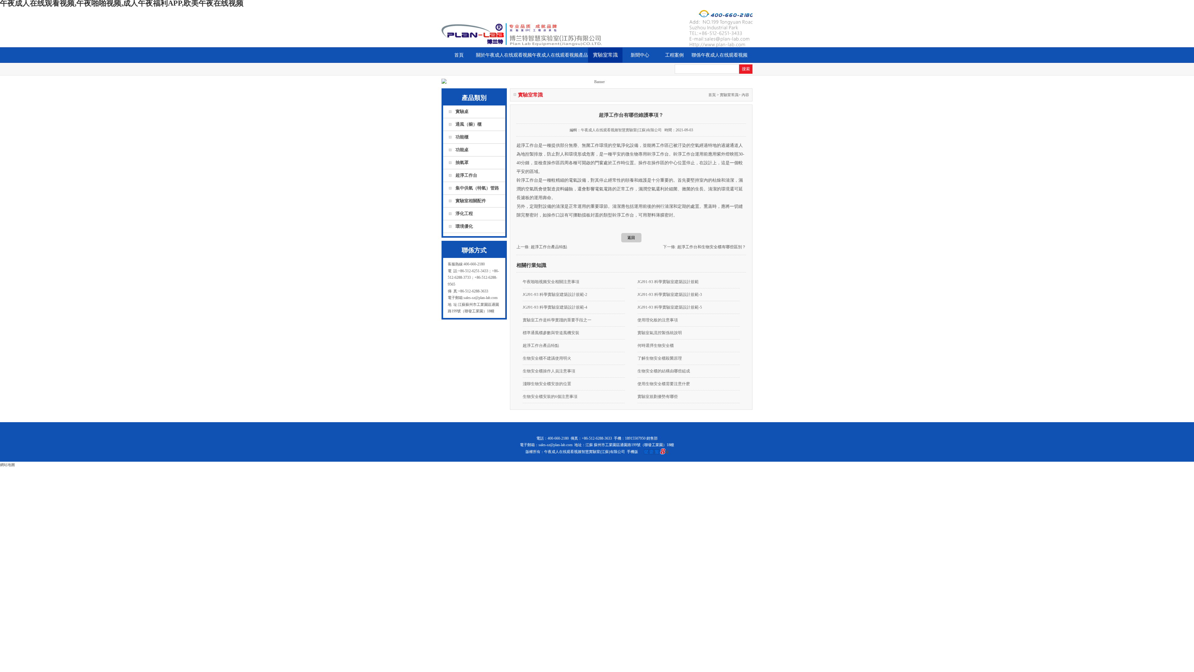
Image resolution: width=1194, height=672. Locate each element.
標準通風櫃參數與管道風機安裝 (551, 332)
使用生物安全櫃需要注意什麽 (663, 383)
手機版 (632, 452)
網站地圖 (7, 465)
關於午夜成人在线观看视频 (504, 55)
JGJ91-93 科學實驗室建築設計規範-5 (669, 307)
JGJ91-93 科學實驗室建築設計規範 (668, 281)
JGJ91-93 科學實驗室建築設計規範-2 (555, 294)
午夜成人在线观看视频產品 (560, 55)
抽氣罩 (462, 162)
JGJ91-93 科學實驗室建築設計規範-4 (555, 307)
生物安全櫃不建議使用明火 (547, 358)
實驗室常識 (605, 55)
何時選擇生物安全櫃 (655, 345)
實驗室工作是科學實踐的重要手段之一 (557, 320)
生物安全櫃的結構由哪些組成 (663, 371)
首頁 (459, 55)
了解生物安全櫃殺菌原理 (659, 358)
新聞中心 (640, 55)
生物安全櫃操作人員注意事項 (549, 371)
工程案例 (674, 55)
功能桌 (462, 149)
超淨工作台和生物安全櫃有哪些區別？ (711, 247)
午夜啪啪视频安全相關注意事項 (551, 281)
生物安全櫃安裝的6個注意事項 (550, 396)
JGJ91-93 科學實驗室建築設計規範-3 (669, 294)
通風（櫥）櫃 (469, 124)
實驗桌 (462, 111)
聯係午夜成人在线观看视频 (719, 55)
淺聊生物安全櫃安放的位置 (547, 383)
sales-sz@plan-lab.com (555, 445)
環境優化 (464, 226)
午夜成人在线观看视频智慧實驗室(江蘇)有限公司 (621, 130)
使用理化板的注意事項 (657, 320)
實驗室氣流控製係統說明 (659, 332)
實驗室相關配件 (471, 200)
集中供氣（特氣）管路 (477, 188)
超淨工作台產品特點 (549, 247)
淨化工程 (464, 213)
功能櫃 (462, 137)
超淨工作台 (466, 175)
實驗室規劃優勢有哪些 (657, 396)
